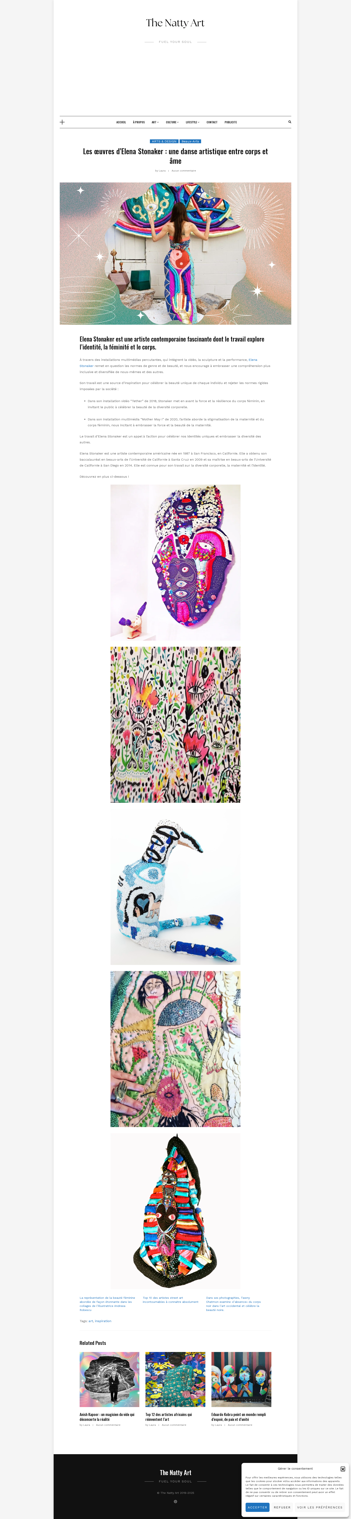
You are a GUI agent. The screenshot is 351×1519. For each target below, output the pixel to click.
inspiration (103, 1321)
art (91, 1321)
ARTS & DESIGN (164, 141)
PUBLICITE (231, 122)
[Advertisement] (175, 85)
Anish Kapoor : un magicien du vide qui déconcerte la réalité (107, 1417)
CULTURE (171, 122)
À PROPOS (139, 122)
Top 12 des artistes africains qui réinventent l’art (168, 1417)
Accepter (257, 1507)
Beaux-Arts (190, 141)
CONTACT (212, 122)
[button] (343, 1469)
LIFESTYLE (191, 122)
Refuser (282, 1507)
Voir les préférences (320, 1507)
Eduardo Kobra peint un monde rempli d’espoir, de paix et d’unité (238, 1417)
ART (154, 122)
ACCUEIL (121, 122)
